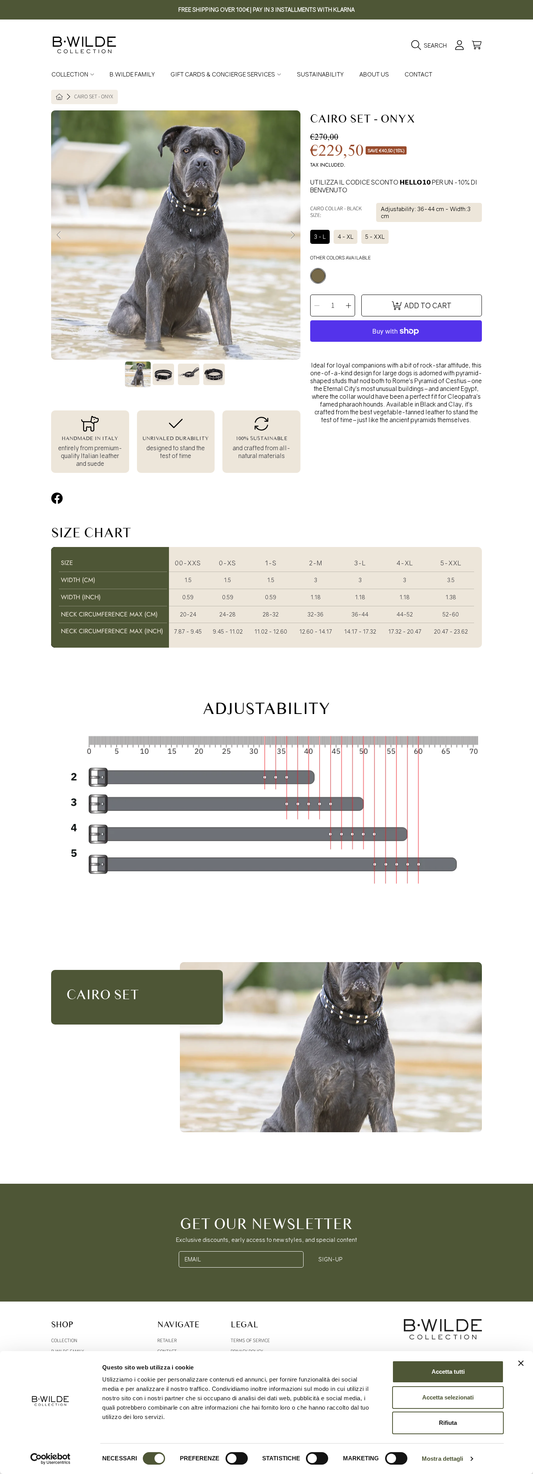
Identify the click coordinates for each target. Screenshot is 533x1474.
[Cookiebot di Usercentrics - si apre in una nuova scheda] (50, 1459)
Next (292, 235)
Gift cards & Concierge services (223, 74)
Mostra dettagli (443, 1458)
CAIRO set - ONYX (93, 97)
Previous (59, 235)
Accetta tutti (448, 1371)
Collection (70, 74)
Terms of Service (250, 1340)
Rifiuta (448, 1422)
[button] (431, 45)
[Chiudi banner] (521, 1363)
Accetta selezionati (448, 1397)
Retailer (167, 1340)
